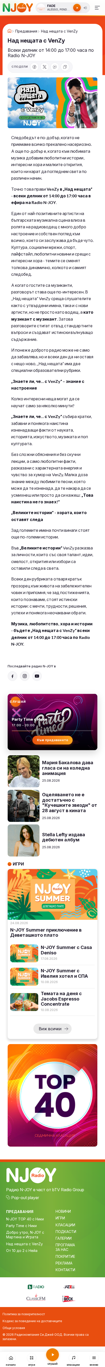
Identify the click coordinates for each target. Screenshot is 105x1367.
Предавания (26, 31)
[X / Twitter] (44, 67)
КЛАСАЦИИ (65, 1225)
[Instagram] (25, 676)
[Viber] (54, 67)
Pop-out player (25, 1197)
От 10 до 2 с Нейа (21, 1250)
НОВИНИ (63, 1211)
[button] (85, 7)
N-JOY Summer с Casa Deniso (66, 950)
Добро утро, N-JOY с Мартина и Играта (25, 1234)
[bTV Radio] (36, 1286)
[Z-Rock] (69, 1298)
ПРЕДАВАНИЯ (19, 1211)
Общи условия (14, 1328)
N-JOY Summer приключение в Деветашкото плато (46, 932)
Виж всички (50, 1028)
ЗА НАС (62, 1249)
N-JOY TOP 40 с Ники (25, 1219)
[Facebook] (34, 67)
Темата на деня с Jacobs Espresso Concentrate (61, 999)
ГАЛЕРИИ (64, 1238)
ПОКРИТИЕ (65, 1256)
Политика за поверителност (24, 1314)
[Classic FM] (36, 1297)
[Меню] (97, 8)
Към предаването (52, 740)
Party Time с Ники (21, 1225)
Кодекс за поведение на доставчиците (32, 1321)
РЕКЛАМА (64, 1263)
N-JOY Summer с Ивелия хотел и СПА (64, 973)
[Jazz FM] (69, 1286)
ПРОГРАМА (65, 1245)
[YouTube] (37, 676)
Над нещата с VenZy (24, 1244)
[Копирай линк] (65, 67)
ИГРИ (60, 1218)
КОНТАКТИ (65, 1270)
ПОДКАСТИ (66, 1231)
